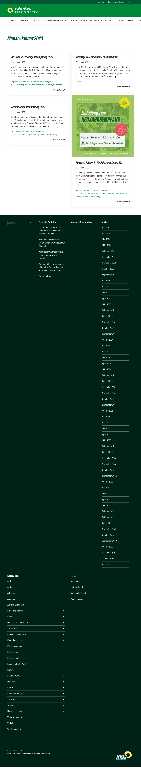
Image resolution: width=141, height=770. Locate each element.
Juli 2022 (106, 487)
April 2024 (106, 363)
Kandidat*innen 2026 (16, 634)
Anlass (84, 193)
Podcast (86, 190)
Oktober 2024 (108, 328)
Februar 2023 (108, 446)
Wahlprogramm (14, 729)
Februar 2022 (108, 511)
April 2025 (106, 298)
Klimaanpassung (14, 646)
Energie (10, 616)
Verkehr (10, 723)
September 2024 (109, 333)
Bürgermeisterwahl (25, 82)
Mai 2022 (106, 493)
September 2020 (109, 541)
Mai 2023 (106, 428)
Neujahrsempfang (39, 85)
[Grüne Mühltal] (10, 10)
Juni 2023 (106, 422)
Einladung (91, 193)
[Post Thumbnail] (103, 125)
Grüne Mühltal (24, 9)
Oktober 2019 (108, 558)
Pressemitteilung (14, 693)
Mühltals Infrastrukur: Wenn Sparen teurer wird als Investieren (51, 254)
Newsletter (12, 681)
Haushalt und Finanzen (17, 622)
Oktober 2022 (108, 470)
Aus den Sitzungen (15, 604)
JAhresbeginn (101, 193)
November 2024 (109, 322)
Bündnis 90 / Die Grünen (27, 12)
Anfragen (11, 599)
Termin (49, 85)
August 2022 (107, 481)
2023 (14, 85)
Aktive (10, 587)
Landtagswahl (13, 675)
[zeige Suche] (130, 2)
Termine (36, 82)
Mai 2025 (106, 292)
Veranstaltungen (45, 82)
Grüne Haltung (45, 276)
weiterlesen (59, 89)
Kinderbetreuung (14, 640)
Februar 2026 (108, 251)
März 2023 (106, 440)
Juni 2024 (106, 351)
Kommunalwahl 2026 (16, 664)
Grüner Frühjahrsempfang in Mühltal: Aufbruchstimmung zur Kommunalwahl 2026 (51, 267)
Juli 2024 (106, 345)
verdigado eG (45, 753)
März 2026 (106, 245)
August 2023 (107, 410)
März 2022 (106, 505)
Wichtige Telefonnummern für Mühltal (97, 57)
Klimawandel (13, 658)
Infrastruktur (12, 628)
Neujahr (28, 85)
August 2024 (107, 339)
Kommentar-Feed (78, 593)
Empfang (21, 85)
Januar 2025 (107, 316)
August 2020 (107, 546)
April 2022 (106, 499)
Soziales (79, 82)
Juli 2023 (106, 416)
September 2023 (109, 404)
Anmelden (75, 581)
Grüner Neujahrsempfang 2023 (28, 107)
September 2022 (109, 475)
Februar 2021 (108, 517)
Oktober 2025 (108, 268)
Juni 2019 (106, 564)
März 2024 (106, 369)
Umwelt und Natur (15, 711)
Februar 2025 (108, 310)
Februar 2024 (108, 375)
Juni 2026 (106, 233)
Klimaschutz (12, 652)
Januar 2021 (107, 523)
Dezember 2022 (109, 458)
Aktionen (14, 131)
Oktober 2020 (108, 535)
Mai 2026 (106, 239)
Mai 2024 (106, 357)
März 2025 (106, 304)
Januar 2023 (107, 452)
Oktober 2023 (108, 399)
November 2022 (109, 464)
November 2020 (109, 529)
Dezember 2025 (109, 257)
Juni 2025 (106, 286)
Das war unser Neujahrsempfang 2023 (32, 57)
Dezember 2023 (109, 387)
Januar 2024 (107, 381)
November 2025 (109, 263)
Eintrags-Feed (76, 587)
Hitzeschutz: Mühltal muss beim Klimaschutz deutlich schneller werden (51, 230)
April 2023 (106, 434)
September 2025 (109, 274)
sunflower (24, 753)
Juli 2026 (106, 227)
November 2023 (109, 393)
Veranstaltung (58, 85)
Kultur (10, 670)
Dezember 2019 (109, 552)
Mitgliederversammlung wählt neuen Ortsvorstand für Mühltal (52, 242)
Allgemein (15, 82)
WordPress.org (76, 599)
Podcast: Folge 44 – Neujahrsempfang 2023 (99, 162)
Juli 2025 (106, 280)
